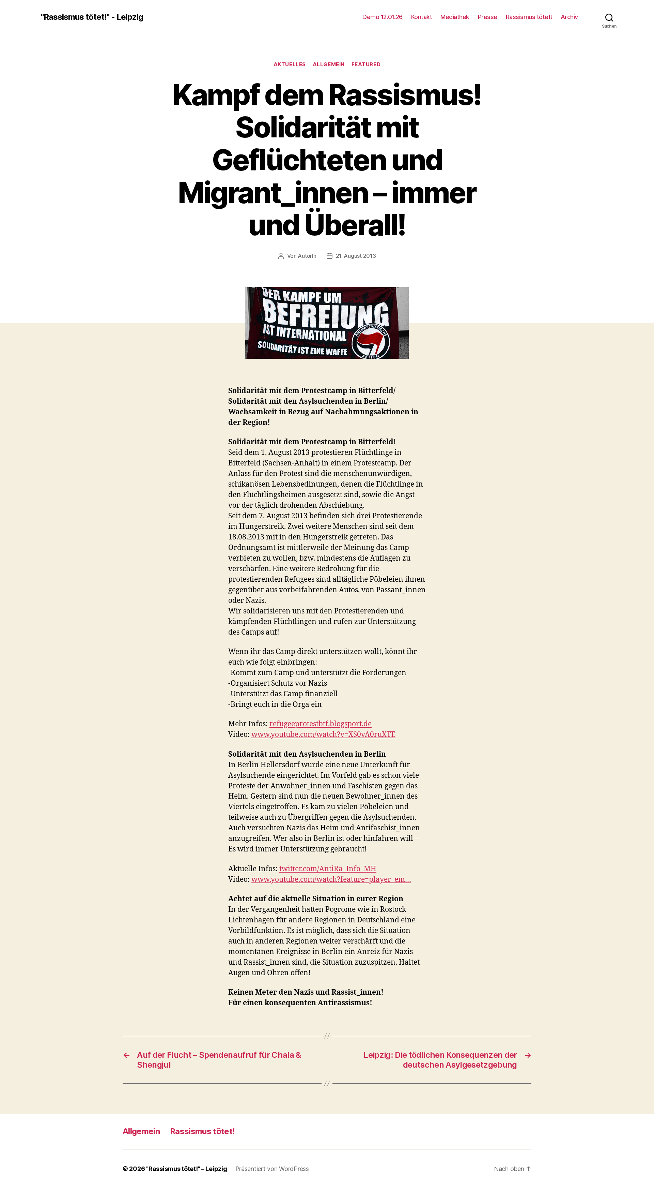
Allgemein (329, 64)
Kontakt (421, 16)
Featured (366, 64)
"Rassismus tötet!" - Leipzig (92, 17)
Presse (487, 16)
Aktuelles (290, 64)
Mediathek (454, 16)
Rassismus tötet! (529, 16)
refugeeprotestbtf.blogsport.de (320, 724)
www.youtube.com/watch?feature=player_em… (331, 879)
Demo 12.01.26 (382, 16)
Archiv (569, 16)
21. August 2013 (356, 255)
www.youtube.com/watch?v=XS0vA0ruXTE (323, 734)
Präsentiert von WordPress (272, 1168)
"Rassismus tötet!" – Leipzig (186, 1168)
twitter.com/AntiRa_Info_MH (327, 869)
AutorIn (307, 255)
